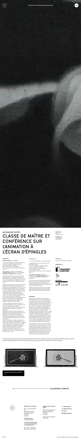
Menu (76, 5)
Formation (58, 400)
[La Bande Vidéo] (5, 5)
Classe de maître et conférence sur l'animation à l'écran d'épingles (26, 412)
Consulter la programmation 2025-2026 (40, 5)
